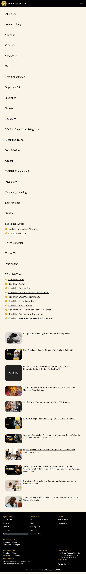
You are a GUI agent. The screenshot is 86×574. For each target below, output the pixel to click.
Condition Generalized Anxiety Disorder (28, 292)
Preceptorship (35, 534)
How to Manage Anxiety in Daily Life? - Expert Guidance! (49, 418)
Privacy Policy (63, 523)
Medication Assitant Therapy (22, 229)
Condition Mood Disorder (21, 301)
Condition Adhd (16, 279)
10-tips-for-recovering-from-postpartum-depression (47, 333)
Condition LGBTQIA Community (24, 297)
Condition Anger (16, 284)
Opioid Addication (17, 233)
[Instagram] (65, 564)
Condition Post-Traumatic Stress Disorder (29, 309)
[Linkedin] (62, 564)
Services (6, 523)
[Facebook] (59, 564)
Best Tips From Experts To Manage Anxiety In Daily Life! (48, 350)
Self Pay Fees (35, 527)
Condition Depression (19, 288)
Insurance (34, 530)
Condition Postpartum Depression (25, 314)
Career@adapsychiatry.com (13, 563)
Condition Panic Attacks (20, 305)
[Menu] (81, 3)
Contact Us (7, 527)
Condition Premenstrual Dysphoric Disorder (30, 318)
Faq (31, 519)
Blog (31, 523)
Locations (6, 530)
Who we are (7, 519)
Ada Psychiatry (17, 3)
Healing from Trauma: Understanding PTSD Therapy (46, 402)
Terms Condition (63, 519)
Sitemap (6, 534)
